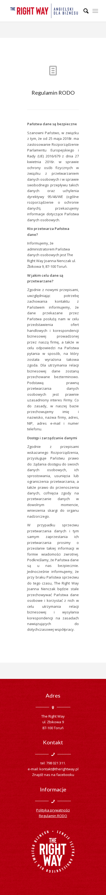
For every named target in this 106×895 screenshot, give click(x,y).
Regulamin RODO (53, 815)
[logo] (44, 11)
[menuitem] (83, 11)
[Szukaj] (83, 11)
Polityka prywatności (53, 810)
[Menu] (95, 10)
